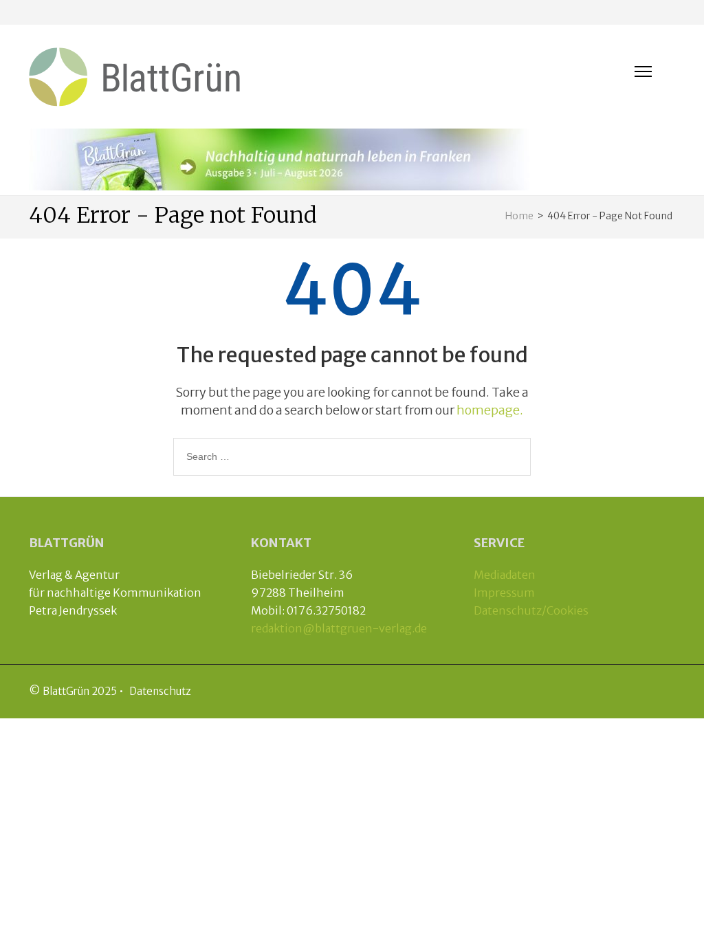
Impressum (504, 592)
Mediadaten (505, 575)
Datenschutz (160, 691)
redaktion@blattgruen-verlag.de (339, 628)
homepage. (489, 410)
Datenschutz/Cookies (531, 610)
